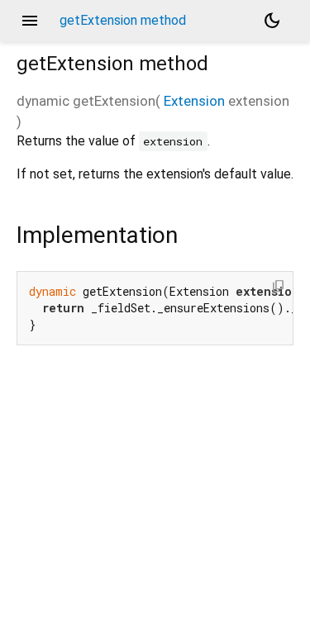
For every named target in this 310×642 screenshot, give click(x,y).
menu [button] (30, 21)
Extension (194, 101)
